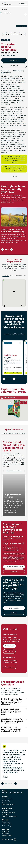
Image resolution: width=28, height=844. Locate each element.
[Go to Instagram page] (7, 793)
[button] (4, 306)
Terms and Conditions (8, 812)
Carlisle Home (11, 355)
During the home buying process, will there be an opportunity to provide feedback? (11, 702)
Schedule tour (14, 60)
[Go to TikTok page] (11, 793)
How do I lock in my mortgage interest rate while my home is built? (11, 729)
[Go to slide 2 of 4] (7, 249)
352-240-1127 (9, 651)
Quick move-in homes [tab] (19, 334)
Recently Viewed (7, 835)
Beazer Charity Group (8, 804)
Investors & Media (7, 799)
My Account (5, 831)
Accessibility (5, 814)
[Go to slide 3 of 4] (8, 249)
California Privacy (7, 824)
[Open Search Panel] (19, 3)
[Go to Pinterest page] (22, 793)
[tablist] (14, 333)
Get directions (9, 667)
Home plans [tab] (7, 334)
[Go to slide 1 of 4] (6, 249)
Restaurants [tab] (18, 275)
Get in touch (14, 66)
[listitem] (12, 357)
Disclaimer (14, 176)
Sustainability (6, 801)
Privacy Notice (6, 822)
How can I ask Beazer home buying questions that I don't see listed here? (11, 712)
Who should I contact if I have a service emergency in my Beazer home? (12, 721)
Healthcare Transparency (9, 816)
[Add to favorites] (20, 343)
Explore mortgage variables (14, 567)
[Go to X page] (14, 793)
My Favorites (5, 833)
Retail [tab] (11, 275)
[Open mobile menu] (2, 3)
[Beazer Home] (7, 3)
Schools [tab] (5, 275)
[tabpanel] (14, 293)
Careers (4, 802)
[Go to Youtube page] (18, 793)
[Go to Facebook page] (3, 793)
